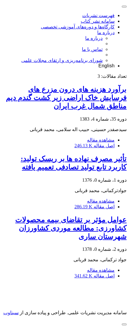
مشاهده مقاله (101, 139)
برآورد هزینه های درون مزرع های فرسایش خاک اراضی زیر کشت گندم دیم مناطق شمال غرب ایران (66, 97)
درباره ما (106, 32)
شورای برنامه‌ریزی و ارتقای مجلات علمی (62, 60)
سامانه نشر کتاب (98, 21)
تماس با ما (92, 49)
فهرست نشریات (98, 15)
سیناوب (11, 312)
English (106, 65)
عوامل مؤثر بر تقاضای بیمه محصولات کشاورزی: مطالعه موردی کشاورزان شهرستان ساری (71, 228)
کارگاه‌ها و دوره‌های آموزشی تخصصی (78, 26)
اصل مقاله (94, 145)
